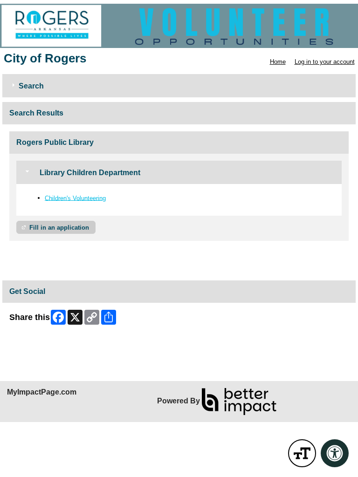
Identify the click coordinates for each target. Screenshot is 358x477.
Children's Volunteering (75, 197)
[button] (302, 453)
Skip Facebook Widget (39, 340)
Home (278, 61)
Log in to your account (325, 61)
